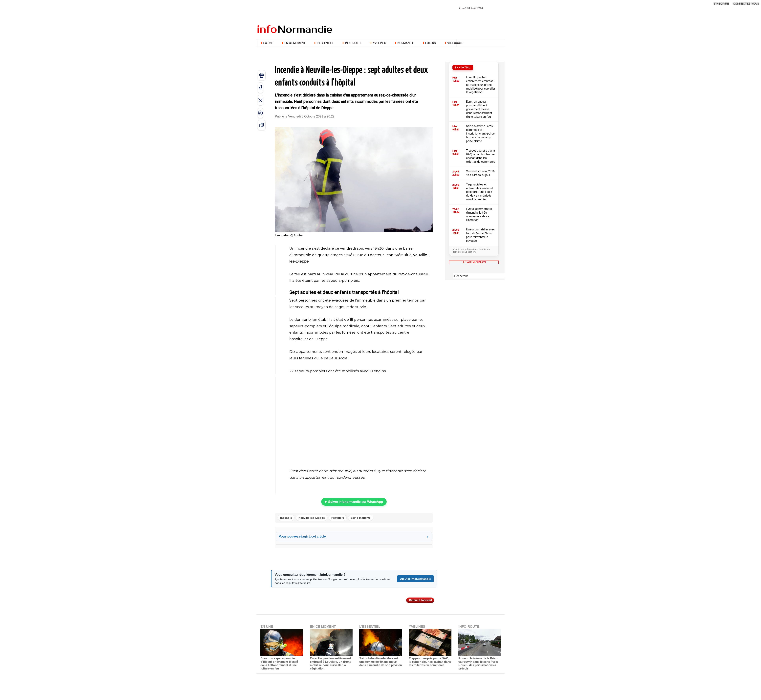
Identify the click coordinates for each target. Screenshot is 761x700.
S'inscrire (721, 3)
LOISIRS (430, 43)
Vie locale (454, 43)
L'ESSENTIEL (325, 43)
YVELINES (379, 43)
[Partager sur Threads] (260, 113)
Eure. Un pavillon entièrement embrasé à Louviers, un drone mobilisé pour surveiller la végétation (330, 663)
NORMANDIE (406, 43)
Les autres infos (474, 262)
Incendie (286, 517)
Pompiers (337, 517)
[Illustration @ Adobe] (354, 128)
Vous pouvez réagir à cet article (302, 536)
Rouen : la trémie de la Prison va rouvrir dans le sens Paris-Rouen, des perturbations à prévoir (478, 663)
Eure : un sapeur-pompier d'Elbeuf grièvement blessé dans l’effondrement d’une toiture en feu (279, 663)
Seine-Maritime (361, 517)
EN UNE (266, 626)
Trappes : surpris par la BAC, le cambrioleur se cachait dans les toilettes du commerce (430, 662)
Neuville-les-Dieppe (311, 517)
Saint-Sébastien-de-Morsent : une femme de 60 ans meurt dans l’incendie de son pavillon (380, 662)
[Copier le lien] (262, 125)
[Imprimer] (262, 75)
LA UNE (268, 43)
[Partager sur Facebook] (260, 87)
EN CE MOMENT (295, 43)
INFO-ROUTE (353, 43)
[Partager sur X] (260, 100)
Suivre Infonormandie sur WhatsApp (355, 501)
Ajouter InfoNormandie (415, 578)
